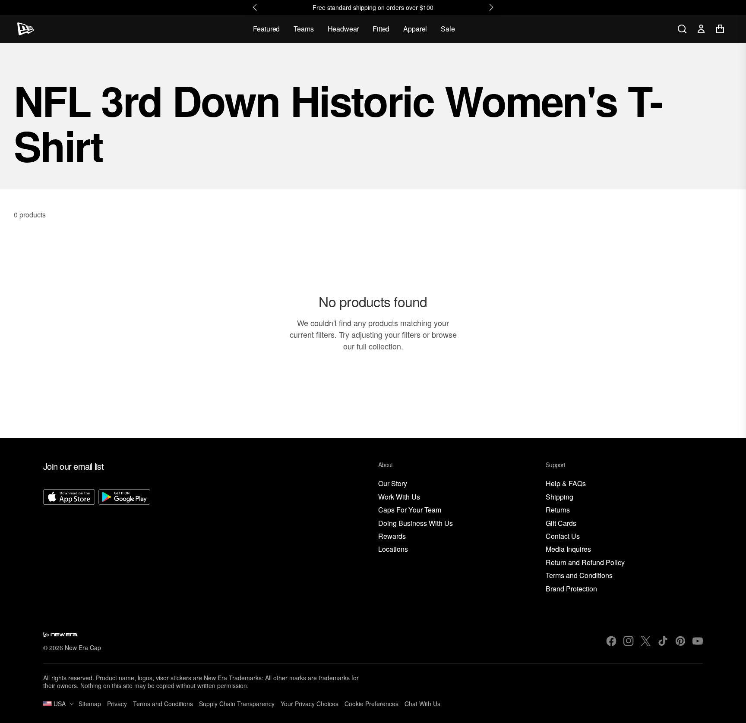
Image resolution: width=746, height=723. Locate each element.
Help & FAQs (566, 483)
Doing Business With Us (415, 523)
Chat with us (422, 703)
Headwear (343, 29)
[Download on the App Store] (69, 541)
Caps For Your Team (409, 510)
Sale (448, 29)
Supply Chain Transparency (237, 703)
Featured (266, 29)
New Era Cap (83, 647)
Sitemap (90, 703)
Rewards (392, 536)
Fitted (381, 29)
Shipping (559, 497)
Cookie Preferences (371, 703)
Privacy (117, 703)
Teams (303, 29)
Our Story (392, 483)
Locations (393, 549)
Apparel (415, 29)
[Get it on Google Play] (124, 541)
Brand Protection (571, 589)
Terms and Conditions (579, 575)
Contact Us (563, 536)
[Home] (25, 28)
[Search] (682, 29)
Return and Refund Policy (585, 562)
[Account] (701, 29)
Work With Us (399, 497)
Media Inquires (568, 549)
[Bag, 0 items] (720, 29)
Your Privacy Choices (309, 703)
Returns (558, 510)
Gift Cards (561, 523)
